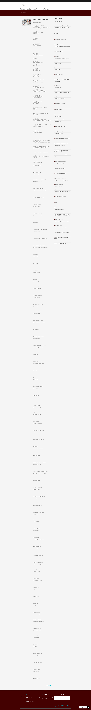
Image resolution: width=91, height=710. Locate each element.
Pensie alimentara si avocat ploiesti (59, 209)
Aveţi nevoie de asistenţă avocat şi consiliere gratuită (62, 58)
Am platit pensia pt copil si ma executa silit (60, 39)
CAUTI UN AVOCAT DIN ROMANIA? (40, 19)
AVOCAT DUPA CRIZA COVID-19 (59, 74)
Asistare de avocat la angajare (58, 51)
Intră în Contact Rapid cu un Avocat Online (60, 178)
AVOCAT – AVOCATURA (58, 63)
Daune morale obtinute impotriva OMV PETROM (61, 154)
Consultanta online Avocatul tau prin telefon (60, 136)
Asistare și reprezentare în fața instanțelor (60, 53)
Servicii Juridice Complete (58, 225)
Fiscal (55, 166)
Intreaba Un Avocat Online (58, 186)
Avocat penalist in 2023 (58, 87)
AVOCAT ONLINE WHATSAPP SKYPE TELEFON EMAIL (62, 79)
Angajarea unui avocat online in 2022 (59, 49)
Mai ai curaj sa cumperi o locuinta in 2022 (60, 198)
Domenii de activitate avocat (47, 8)
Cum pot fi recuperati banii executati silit (60, 145)
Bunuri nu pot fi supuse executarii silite (60, 101)
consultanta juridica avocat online (59, 131)
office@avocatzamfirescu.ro (30, 701)
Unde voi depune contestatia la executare (60, 243)
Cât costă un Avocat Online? (58, 109)
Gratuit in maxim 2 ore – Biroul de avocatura (60, 171)
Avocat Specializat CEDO (58, 90)
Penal (55, 207)
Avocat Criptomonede (57, 69)
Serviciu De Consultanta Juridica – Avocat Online (61, 227)
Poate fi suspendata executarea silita (59, 212)
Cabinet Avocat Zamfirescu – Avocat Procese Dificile (61, 105)
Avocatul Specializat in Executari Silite (60, 98)
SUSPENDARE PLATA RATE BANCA (59, 235)
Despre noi (38, 8)
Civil (55, 128)
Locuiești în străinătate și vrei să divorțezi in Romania (62, 194)
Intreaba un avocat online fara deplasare (27, 8)
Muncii (56, 202)
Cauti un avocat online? (58, 121)
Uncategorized (57, 241)
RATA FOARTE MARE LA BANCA (59, 219)
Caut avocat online (57, 114)
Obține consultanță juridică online (59, 204)
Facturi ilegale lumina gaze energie (59, 163)
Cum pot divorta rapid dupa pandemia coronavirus (61, 143)
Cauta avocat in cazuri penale (58, 116)
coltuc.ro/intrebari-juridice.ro (58, 21)
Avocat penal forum (57, 85)
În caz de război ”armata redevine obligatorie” (60, 173)
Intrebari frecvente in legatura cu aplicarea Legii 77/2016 (62, 191)
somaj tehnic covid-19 (57, 230)
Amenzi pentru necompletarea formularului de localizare (62, 46)
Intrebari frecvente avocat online (59, 189)
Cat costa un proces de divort (58, 111)
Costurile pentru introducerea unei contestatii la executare (62, 138)
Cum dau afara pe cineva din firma (59, 140)
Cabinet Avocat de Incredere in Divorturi (60, 103)
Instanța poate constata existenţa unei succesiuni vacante (62, 175)
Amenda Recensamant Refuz (59, 44)
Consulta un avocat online (44, 9)
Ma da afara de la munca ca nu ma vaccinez (60, 196)
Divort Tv (56, 156)
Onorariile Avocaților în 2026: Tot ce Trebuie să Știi (61, 25)
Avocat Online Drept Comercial (59, 76)
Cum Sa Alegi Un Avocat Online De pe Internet (61, 148)
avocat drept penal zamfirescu (59, 72)
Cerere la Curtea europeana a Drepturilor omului (61, 126)
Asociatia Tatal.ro (57, 56)
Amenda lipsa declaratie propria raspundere (60, 41)
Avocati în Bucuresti (57, 96)
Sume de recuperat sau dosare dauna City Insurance (62, 232)
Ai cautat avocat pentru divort (58, 37)
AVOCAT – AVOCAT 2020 (58, 61)
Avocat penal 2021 (57, 81)
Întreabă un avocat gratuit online (59, 184)
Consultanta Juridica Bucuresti (59, 133)
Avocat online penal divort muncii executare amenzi (29, 9)
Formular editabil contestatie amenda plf (60, 168)
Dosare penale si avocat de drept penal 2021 (60, 161)
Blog (54, 8)
